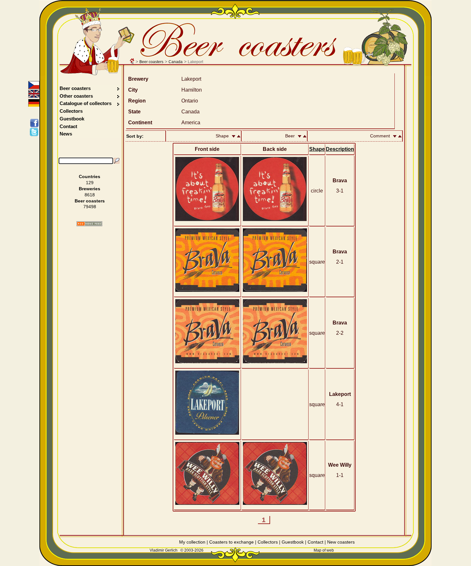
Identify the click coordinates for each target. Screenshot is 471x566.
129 (90, 182)
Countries (89, 176)
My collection (192, 542)
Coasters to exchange (231, 542)
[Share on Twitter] (35, 131)
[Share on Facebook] (35, 123)
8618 (90, 194)
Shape (317, 149)
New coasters (341, 542)
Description (340, 149)
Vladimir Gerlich (164, 550)
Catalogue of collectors (86, 103)
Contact (68, 126)
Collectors (71, 111)
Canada (176, 62)
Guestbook (72, 118)
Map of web (324, 550)
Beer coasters (151, 62)
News (66, 133)
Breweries (89, 188)
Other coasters (77, 96)
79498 (89, 206)
